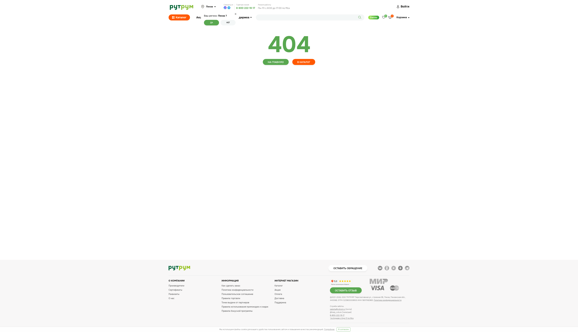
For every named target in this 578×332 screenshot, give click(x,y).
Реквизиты (174, 294)
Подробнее (329, 329)
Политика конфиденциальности (237, 290)
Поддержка (241, 17)
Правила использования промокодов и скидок (245, 306)
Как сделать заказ (231, 285)
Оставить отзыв (346, 290)
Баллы (373, 17)
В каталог (303, 62)
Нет (228, 22)
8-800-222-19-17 (245, 8)
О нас (171, 298)
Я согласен (343, 329)
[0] (383, 17)
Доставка (279, 298)
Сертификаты (175, 290)
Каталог (181, 17)
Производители (176, 285)
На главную (276, 62)
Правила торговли (231, 298)
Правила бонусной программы (237, 311)
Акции (200, 17)
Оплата (278, 294)
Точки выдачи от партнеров (235, 302)
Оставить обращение (347, 268)
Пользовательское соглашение (237, 294)
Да (211, 22)
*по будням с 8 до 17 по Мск (342, 318)
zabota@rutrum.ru (337, 309)
